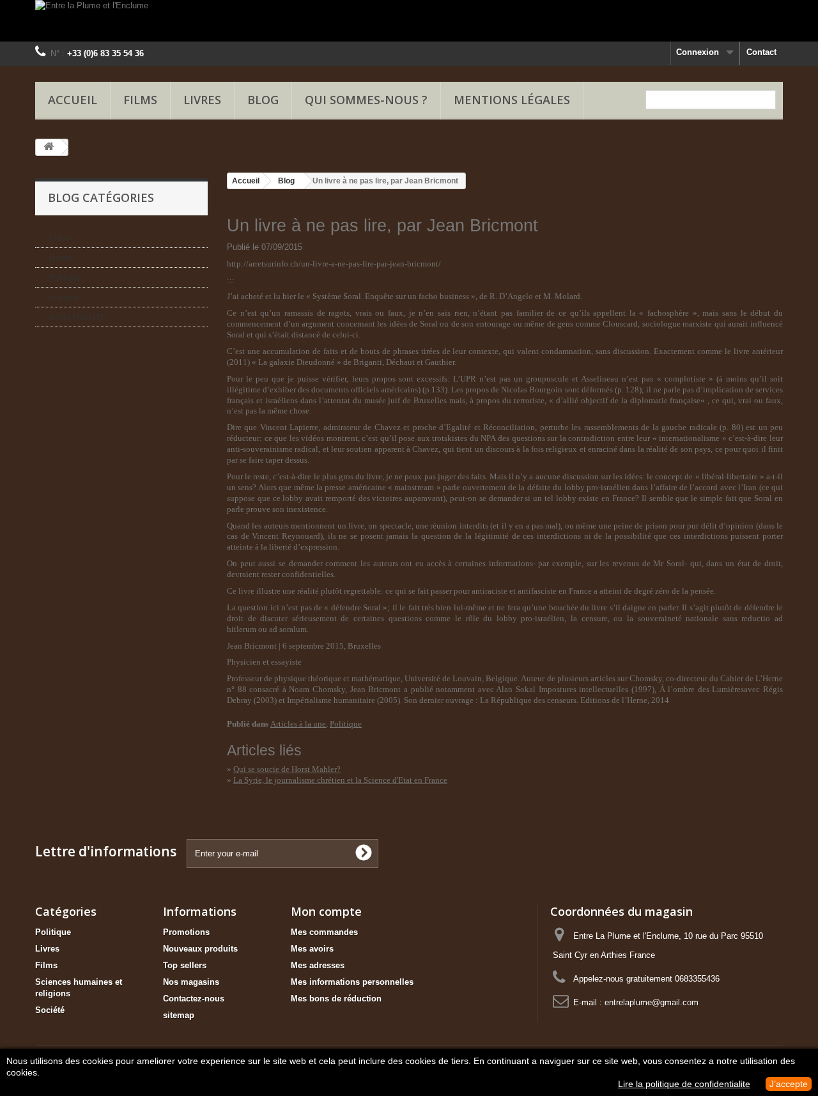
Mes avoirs (312, 948)
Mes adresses (317, 965)
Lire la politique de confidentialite (684, 1084)
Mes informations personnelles (352, 982)
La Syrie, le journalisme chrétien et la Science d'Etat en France (340, 780)
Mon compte (326, 911)
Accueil (72, 99)
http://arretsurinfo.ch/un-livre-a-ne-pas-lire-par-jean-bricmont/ (334, 263)
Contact (761, 52)
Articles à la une (298, 724)
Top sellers (184, 965)
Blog (286, 180)
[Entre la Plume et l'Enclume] (409, 21)
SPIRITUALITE (77, 317)
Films (140, 99)
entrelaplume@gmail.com (651, 1002)
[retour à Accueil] (48, 147)
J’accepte (788, 1084)
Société (63, 297)
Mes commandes (324, 932)
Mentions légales (512, 99)
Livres (202, 99)
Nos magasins (191, 982)
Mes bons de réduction (336, 998)
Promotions (186, 932)
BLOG (263, 99)
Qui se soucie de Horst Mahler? (287, 769)
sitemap (178, 1015)
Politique (65, 277)
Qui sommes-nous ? (366, 99)
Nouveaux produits (200, 948)
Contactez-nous (193, 998)
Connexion (697, 52)
